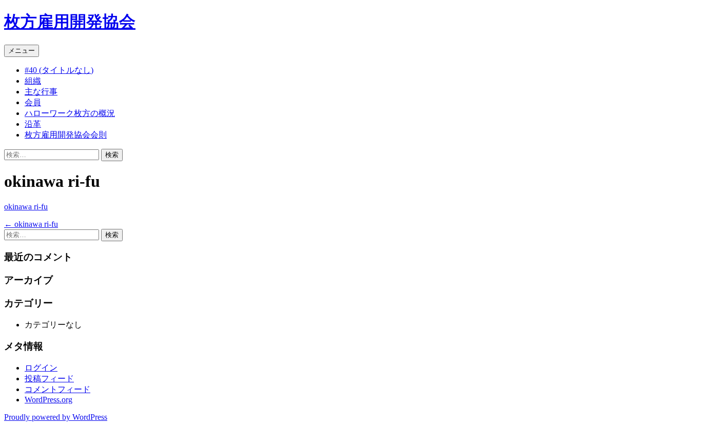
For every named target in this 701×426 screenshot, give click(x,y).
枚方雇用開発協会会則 (66, 134)
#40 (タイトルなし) (59, 70)
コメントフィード (57, 389)
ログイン (41, 367)
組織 (33, 80)
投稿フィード (49, 378)
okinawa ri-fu (26, 206)
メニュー (21, 50)
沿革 (33, 124)
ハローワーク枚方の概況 (70, 113)
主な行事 (41, 91)
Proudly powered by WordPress (55, 417)
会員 (33, 102)
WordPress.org (48, 399)
